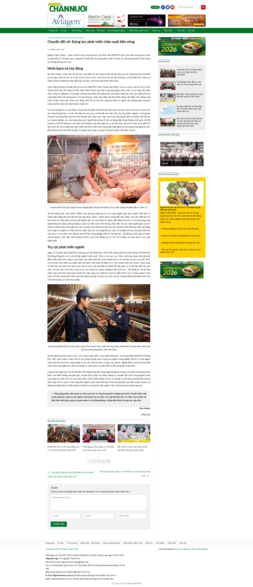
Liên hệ (191, 31)
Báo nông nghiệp (200, 549)
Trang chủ (53, 31)
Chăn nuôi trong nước (74, 38)
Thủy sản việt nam (182, 549)
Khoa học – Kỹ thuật (95, 31)
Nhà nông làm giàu (116, 31)
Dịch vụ (156, 31)
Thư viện (181, 31)
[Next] (204, 154)
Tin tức (63, 31)
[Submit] (203, 7)
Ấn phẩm (168, 31)
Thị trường (76, 31)
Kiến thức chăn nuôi (138, 31)
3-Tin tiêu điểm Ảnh (55, 38)
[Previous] (160, 154)
